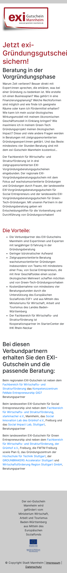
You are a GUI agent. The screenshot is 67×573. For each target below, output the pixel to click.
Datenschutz (33, 567)
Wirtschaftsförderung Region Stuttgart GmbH (32, 464)
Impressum (53, 562)
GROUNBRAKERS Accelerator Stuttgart (28, 460)
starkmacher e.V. (13, 416)
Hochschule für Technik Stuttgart (24, 456)
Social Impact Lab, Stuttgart (26, 424)
